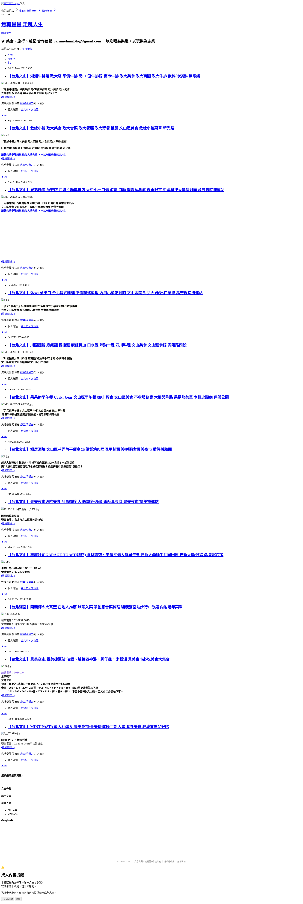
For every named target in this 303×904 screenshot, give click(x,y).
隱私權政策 (169, 861)
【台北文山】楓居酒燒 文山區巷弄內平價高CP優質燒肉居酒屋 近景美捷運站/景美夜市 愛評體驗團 (90, 449)
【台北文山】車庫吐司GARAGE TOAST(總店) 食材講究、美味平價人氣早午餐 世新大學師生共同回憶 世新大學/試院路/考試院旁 (115, 555)
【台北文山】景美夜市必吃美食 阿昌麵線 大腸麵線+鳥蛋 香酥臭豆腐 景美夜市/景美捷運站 (83, 502)
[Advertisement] (96, 234)
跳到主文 (6, 33)
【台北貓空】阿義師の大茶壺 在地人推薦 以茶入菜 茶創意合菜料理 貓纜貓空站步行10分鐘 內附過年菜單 (95, 607)
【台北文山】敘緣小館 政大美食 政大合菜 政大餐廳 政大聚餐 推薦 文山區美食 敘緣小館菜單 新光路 (91, 128)
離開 (18, 899)
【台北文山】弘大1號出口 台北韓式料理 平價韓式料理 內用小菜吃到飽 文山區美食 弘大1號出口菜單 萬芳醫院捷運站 (105, 293)
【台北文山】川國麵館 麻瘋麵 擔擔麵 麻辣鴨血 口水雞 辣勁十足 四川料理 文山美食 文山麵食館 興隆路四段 (97, 345)
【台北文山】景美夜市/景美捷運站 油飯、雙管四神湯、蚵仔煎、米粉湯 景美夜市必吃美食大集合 (89, 659)
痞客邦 (24, 103)
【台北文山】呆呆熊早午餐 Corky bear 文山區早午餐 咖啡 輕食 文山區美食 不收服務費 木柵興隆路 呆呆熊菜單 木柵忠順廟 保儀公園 (118, 397)
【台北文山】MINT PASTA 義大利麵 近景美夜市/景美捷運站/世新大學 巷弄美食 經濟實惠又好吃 (88, 727)
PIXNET (127, 861)
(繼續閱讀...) (8, 97)
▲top (4, 115)
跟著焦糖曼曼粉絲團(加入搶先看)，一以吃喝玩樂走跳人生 (33, 210)
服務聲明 (181, 861)
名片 (10, 62)
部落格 (11, 59)
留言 (30, 103)
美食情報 (27, 48)
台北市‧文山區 (30, 109)
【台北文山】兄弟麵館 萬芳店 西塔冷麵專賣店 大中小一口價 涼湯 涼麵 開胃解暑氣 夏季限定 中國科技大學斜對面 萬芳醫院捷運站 (116, 190)
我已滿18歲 (8, 899)
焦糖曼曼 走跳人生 (22, 24)
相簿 (10, 55)
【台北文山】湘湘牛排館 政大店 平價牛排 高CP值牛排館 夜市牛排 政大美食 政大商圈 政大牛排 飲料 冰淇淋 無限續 (104, 76)
